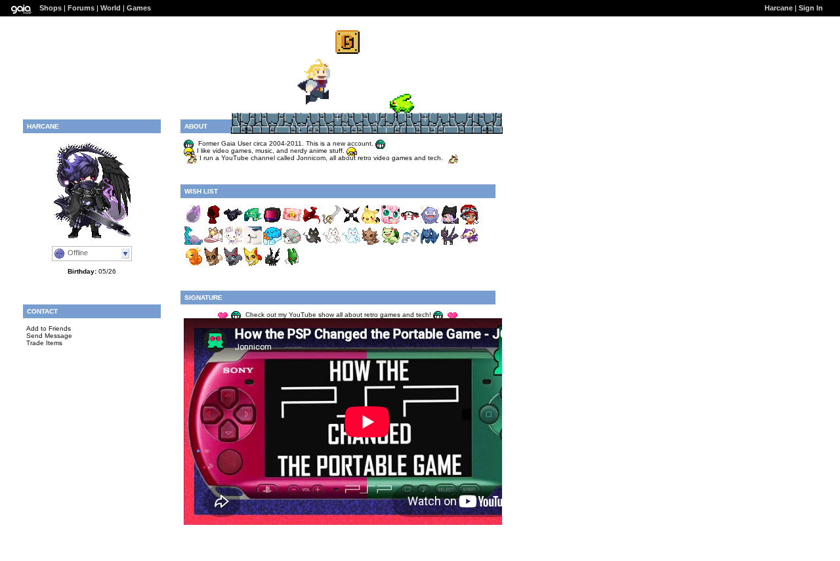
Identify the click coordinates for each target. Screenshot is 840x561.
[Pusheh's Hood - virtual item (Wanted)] (213, 222)
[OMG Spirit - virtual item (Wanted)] (193, 222)
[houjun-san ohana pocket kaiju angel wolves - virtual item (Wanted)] (430, 243)
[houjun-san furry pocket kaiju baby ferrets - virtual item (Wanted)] (410, 243)
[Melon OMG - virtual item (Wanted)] (252, 222)
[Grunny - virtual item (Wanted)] (292, 264)
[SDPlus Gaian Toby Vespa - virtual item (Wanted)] (469, 222)
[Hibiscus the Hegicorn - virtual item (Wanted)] (292, 243)
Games (139, 8)
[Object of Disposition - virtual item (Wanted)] (272, 222)
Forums (81, 8)
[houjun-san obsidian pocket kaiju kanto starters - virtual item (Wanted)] (390, 243)
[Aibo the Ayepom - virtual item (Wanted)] (469, 243)
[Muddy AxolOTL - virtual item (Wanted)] (272, 243)
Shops (50, 8)
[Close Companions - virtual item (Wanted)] (213, 243)
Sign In (811, 8)
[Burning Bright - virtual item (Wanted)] (410, 222)
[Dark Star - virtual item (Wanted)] (351, 222)
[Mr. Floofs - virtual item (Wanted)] (233, 264)
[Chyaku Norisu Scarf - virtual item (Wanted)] (312, 222)
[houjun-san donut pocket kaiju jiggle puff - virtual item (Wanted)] (390, 222)
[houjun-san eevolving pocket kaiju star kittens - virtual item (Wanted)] (371, 243)
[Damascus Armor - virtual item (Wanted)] (233, 222)
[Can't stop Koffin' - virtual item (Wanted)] (430, 222)
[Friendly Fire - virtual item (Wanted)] (351, 243)
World (110, 8)
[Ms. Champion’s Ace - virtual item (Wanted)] (213, 264)
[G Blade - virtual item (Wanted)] (331, 222)
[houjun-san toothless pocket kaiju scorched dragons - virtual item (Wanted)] (272, 264)
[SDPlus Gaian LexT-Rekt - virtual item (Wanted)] (449, 222)
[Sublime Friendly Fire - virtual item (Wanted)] (312, 243)
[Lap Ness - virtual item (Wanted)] (193, 243)
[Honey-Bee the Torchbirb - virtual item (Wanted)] (193, 264)
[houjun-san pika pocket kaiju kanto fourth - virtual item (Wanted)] (371, 222)
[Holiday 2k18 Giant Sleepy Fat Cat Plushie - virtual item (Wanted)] (252, 243)
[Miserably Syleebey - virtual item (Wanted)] (233, 243)
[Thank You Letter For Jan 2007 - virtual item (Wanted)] (292, 222)
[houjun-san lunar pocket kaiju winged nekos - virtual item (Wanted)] (449, 243)
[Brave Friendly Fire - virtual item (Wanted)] (331, 243)
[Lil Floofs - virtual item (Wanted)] (252, 264)
